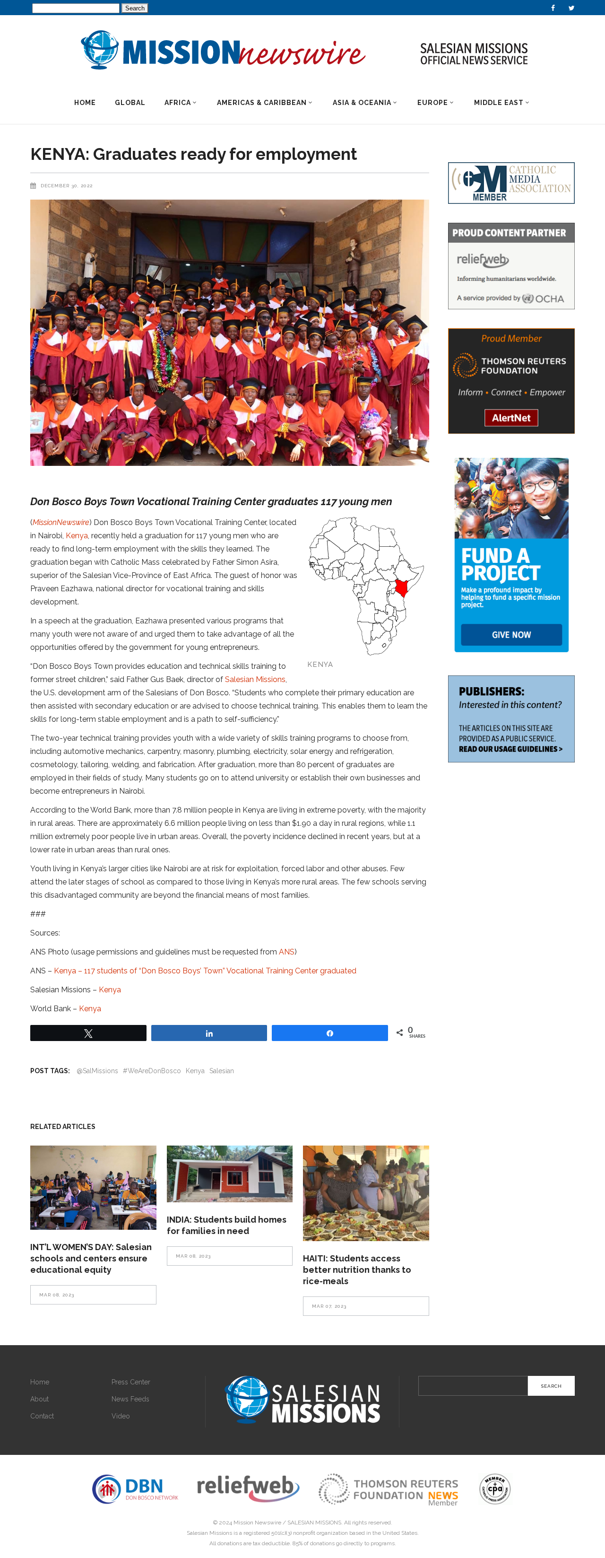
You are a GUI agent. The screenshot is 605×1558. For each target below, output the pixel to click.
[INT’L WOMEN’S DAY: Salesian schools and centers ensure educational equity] (93, 1188)
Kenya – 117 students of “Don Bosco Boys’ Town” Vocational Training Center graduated (205, 970)
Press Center (131, 1382)
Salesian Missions (255, 679)
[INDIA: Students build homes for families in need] (230, 1174)
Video (121, 1416)
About (39, 1399)
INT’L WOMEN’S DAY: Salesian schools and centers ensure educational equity (91, 1258)
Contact (42, 1416)
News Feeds (130, 1399)
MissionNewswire (61, 522)
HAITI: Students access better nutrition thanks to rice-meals (357, 1269)
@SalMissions (97, 1071)
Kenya (77, 535)
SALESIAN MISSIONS (314, 1522)
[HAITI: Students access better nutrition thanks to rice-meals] (366, 1193)
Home (39, 1382)
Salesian (221, 1071)
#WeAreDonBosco (152, 1071)
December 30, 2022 (67, 185)
